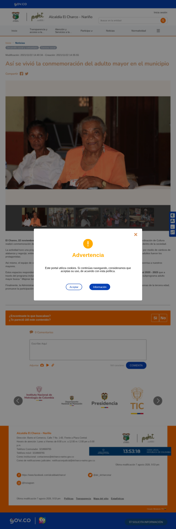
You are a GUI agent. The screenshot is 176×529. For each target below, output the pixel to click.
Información (99, 287)
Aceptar (74, 287)
